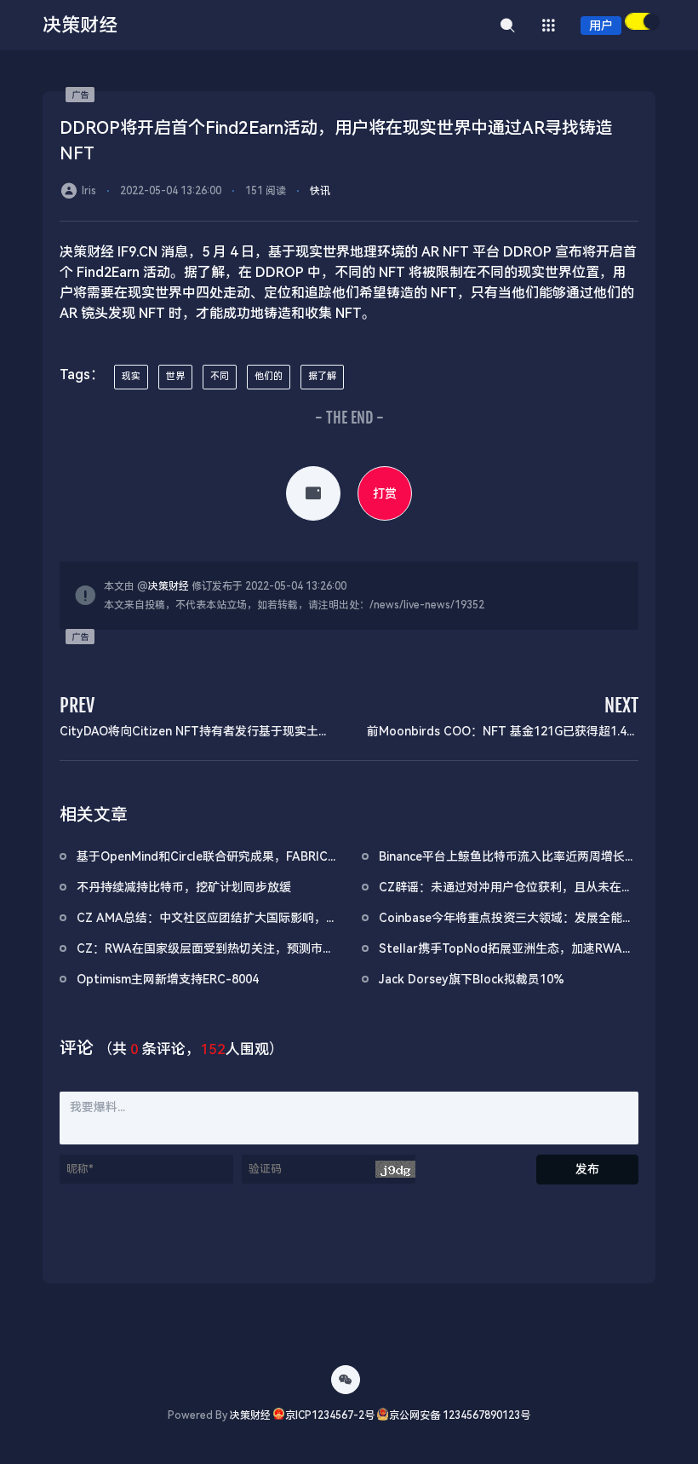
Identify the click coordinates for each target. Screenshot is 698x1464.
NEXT (621, 705)
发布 (587, 1169)
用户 (601, 25)
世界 (175, 376)
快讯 (320, 191)
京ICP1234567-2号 (330, 1415)
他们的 (269, 376)
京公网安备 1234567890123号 (459, 1415)
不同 (219, 376)
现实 (131, 376)
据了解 (322, 376)
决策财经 (168, 586)
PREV (77, 705)
